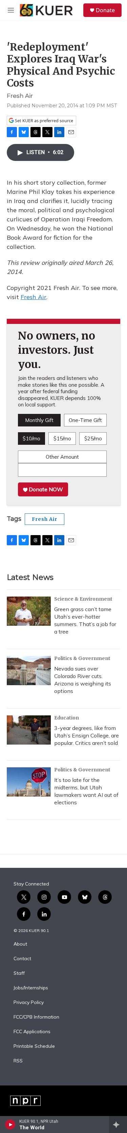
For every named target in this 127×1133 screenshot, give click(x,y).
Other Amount (62, 457)
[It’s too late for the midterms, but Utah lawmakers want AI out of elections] (29, 782)
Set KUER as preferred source (43, 121)
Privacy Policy (29, 1002)
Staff (19, 973)
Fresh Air (33, 297)
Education (66, 718)
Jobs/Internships (31, 988)
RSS (18, 1061)
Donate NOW (45, 489)
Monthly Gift (39, 420)
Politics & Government (82, 658)
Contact (22, 959)
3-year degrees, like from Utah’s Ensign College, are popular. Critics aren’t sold (86, 735)
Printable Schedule (34, 1046)
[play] (10, 1124)
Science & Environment (83, 599)
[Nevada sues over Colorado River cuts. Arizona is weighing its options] (29, 670)
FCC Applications (32, 1032)
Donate (105, 10)
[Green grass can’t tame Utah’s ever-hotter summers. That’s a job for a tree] (29, 611)
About (20, 944)
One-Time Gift (85, 420)
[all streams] (118, 1124)
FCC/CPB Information (36, 1017)
